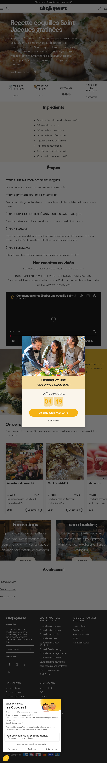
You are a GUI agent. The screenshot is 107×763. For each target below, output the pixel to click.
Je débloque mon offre (53, 413)
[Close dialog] (83, 338)
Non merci (53, 420)
